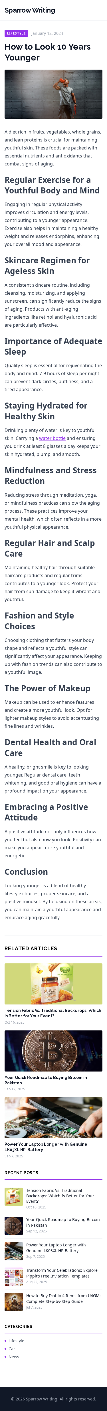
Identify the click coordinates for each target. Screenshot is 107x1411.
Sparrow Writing (30, 10)
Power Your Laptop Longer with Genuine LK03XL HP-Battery (56, 1247)
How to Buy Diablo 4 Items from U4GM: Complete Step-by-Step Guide (63, 1298)
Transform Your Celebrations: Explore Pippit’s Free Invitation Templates (62, 1273)
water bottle (52, 438)
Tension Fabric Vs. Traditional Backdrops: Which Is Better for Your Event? (60, 1196)
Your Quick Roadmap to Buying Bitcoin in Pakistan (63, 1222)
